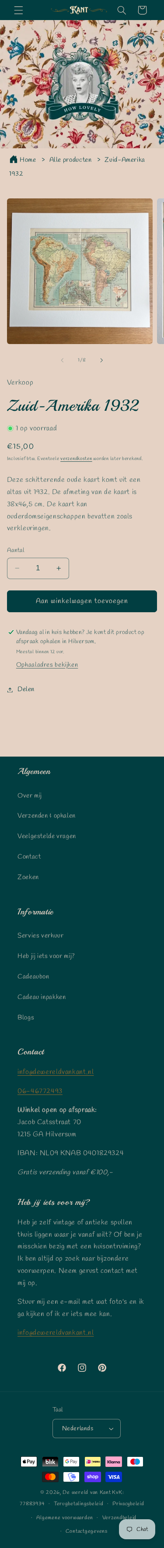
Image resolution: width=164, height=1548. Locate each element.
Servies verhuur (40, 935)
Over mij (29, 795)
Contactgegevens (87, 1531)
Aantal (15, 550)
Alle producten (70, 160)
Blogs (25, 1017)
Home (28, 160)
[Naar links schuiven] (62, 360)
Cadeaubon (33, 976)
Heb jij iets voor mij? (46, 956)
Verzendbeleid (119, 1517)
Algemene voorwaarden (64, 1517)
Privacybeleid (128, 1503)
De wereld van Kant (87, 1492)
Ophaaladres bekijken (47, 665)
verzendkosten (76, 459)
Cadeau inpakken (41, 997)
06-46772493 (40, 1091)
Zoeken (28, 877)
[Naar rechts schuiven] (102, 360)
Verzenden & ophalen (46, 816)
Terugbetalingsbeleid (79, 1503)
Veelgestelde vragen (46, 836)
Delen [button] (26, 689)
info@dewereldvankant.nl (55, 1072)
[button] (18, 10)
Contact (29, 856)
